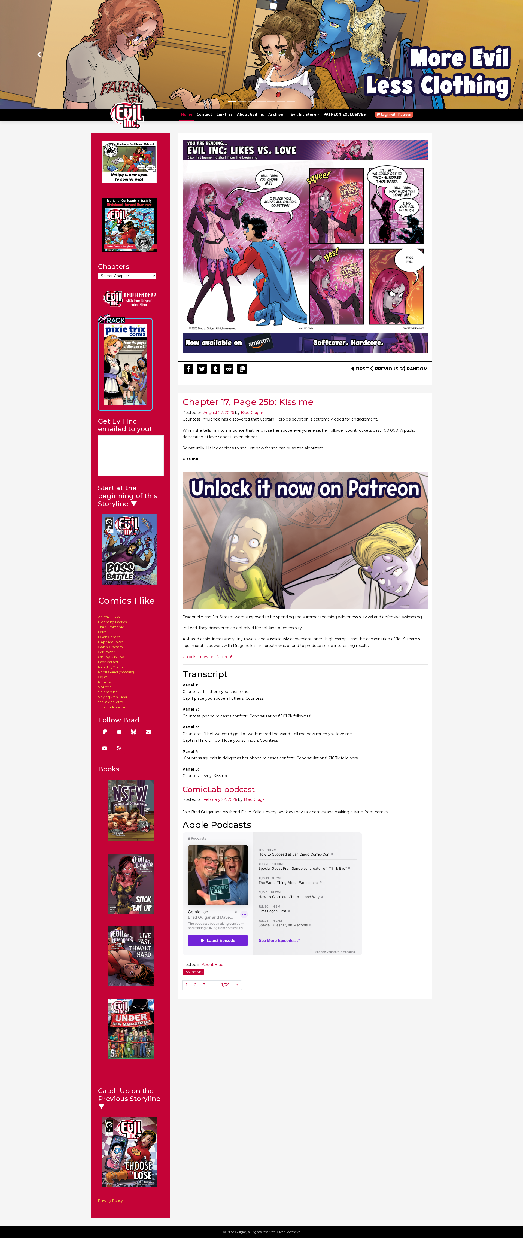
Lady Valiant (108, 662)
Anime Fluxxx (109, 617)
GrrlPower (106, 652)
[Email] (148, 732)
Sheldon (104, 687)
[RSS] (119, 748)
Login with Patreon (395, 114)
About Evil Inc (250, 114)
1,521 (225, 985)
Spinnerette (108, 692)
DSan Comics (109, 637)
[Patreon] (104, 732)
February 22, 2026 (220, 799)
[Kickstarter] (119, 732)
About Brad (212, 964)
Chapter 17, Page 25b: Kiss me (248, 402)
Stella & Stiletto (110, 702)
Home (186, 114)
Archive (275, 114)
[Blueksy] (133, 732)
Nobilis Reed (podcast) (116, 672)
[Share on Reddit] (228, 369)
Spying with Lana (112, 697)
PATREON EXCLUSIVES (345, 114)
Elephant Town (110, 642)
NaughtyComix (110, 667)
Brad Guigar (252, 412)
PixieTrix (105, 682)
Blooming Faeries (112, 622)
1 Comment (193, 971)
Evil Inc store (303, 114)
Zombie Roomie (111, 707)
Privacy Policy (110, 1201)
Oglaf (102, 677)
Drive (102, 632)
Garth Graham (110, 647)
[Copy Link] (242, 369)
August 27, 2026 (218, 412)
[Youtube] (104, 748)
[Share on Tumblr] (215, 369)
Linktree (225, 114)
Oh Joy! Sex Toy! (111, 657)
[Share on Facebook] (188, 369)
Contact (204, 114)
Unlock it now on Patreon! (207, 656)
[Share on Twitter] (202, 369)
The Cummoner (111, 627)
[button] (39, 54)
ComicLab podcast (219, 789)
